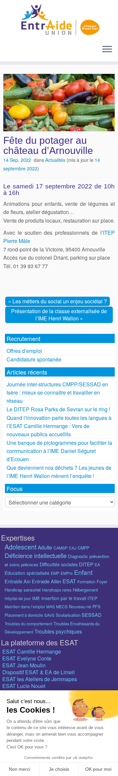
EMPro (67, 573)
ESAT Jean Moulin (24, 665)
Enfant (83, 572)
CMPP (83, 548)
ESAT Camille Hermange (31, 651)
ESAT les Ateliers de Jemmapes (39, 679)
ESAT (69, 581)
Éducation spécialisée (27, 573)
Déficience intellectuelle (36, 555)
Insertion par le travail (63, 598)
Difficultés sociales (59, 564)
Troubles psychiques (58, 631)
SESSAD (92, 614)
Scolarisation (68, 615)
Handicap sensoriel (23, 590)
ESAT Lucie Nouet (23, 686)
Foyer (102, 582)
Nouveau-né (80, 607)
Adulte (45, 547)
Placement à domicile (24, 615)
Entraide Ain (17, 581)
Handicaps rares (56, 590)
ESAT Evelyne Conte (26, 658)
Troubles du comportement (28, 623)
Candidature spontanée (34, 359)
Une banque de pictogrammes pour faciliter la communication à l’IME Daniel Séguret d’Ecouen (59, 451)
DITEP (86, 564)
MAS (50, 606)
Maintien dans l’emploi (25, 606)
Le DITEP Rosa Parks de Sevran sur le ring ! (58, 409)
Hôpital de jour (18, 598)
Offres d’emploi (24, 351)
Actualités (56, 160)
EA (97, 564)
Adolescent (20, 546)
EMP (55, 573)
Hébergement (85, 590)
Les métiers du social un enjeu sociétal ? (59, 301)
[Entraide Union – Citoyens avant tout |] (59, 19)
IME (36, 598)
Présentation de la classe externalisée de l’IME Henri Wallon (59, 314)
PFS (96, 607)
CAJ (72, 547)
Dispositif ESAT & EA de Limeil (38, 672)
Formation (86, 581)
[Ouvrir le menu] (107, 49)
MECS (62, 606)
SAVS (49, 615)
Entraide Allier (46, 581)
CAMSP (60, 547)
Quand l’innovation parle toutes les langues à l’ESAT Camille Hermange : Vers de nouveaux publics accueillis (59, 426)
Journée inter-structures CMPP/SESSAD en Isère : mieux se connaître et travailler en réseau (57, 392)
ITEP (92, 598)
